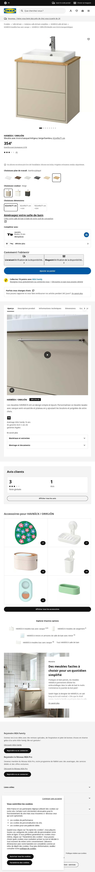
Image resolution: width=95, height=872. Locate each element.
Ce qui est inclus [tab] (87, 308)
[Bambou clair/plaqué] (47, 177)
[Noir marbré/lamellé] (37, 177)
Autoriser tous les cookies (20, 856)
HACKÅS (17, 232)
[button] (20, 422)
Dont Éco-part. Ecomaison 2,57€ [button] (15, 147)
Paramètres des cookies (19, 863)
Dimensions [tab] (70, 308)
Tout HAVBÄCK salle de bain (68, 642)
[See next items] (85, 308)
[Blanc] (18, 193)
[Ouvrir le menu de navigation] (88, 10)
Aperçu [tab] (10, 308)
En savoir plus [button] (77, 293)
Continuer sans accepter (52, 798)
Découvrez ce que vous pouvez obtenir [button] (67, 282)
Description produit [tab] (26, 308)
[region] (47, 80)
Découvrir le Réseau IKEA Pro (16, 768)
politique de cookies (28, 848)
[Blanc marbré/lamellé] (8, 177)
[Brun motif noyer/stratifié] (18, 177)
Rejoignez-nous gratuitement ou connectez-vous (30, 282)
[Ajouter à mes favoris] (88, 39)
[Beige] (8, 193)
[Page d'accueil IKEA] (10, 10)
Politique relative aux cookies (76, 853)
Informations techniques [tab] (50, 308)
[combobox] (41, 11)
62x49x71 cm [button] (59, 138)
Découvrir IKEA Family (13, 745)
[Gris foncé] (27, 193)
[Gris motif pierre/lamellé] (27, 177)
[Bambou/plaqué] (56, 177)
